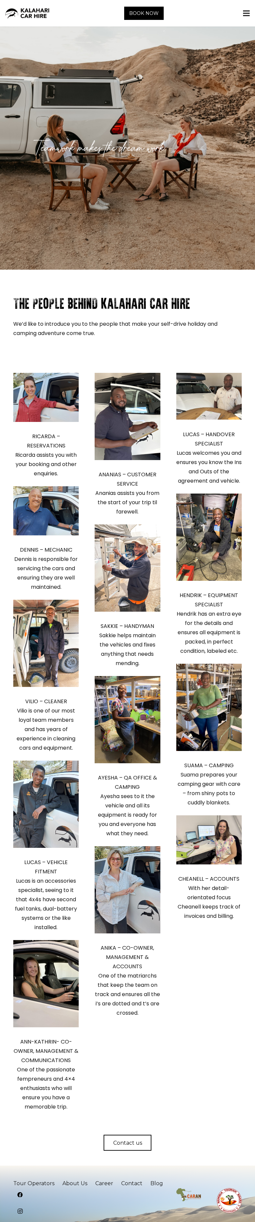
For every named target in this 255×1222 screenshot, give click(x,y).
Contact (131, 1183)
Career (104, 1183)
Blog (156, 1183)
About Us (74, 1183)
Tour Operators (33, 1183)
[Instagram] (20, 1211)
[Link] (27, 13)
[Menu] (246, 13)
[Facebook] (20, 1194)
